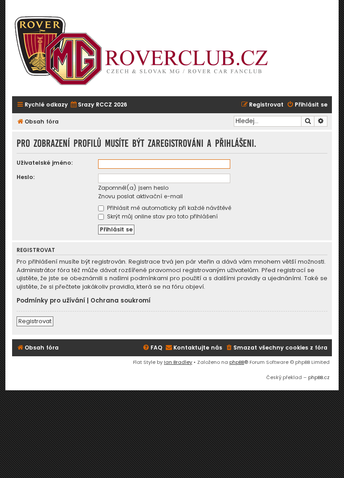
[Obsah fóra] (146, 51)
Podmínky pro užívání (51, 301)
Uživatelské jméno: (45, 162)
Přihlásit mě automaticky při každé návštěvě (168, 208)
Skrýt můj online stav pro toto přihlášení (161, 216)
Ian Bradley (178, 362)
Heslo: (26, 177)
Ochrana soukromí (120, 301)
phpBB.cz (319, 377)
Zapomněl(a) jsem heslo (133, 187)
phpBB (236, 362)
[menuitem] (98, 105)
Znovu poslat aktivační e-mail (140, 196)
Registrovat (35, 321)
